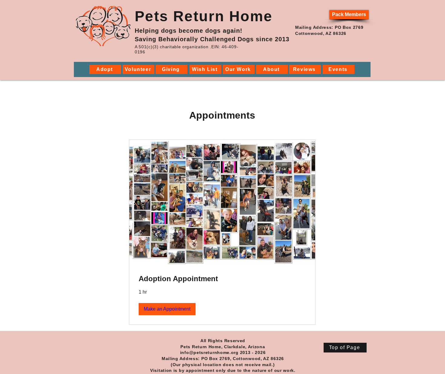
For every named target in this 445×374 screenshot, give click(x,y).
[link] (222, 279)
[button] (167, 309)
